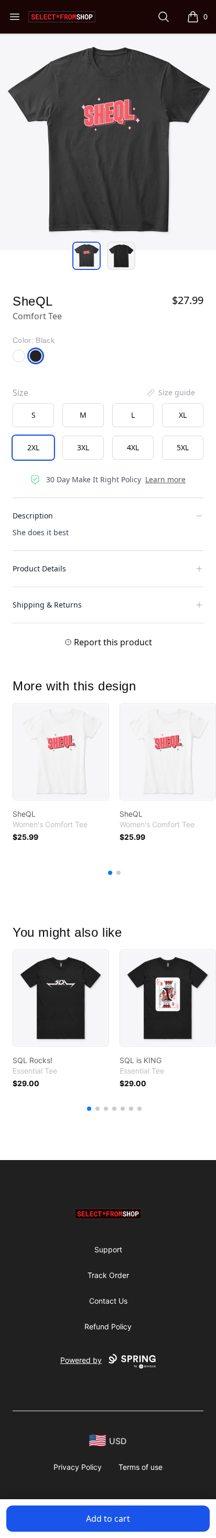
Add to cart (108, 1518)
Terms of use (140, 1467)
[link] (61, 751)
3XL (83, 447)
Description (33, 516)
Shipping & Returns (47, 605)
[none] (170, 392)
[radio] (33, 415)
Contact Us (108, 1300)
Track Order (108, 1275)
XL (183, 415)
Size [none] (20, 392)
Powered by (81, 1360)
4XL (133, 447)
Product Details (39, 568)
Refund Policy (108, 1326)
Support (108, 1249)
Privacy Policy (77, 1467)
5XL (183, 447)
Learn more (165, 479)
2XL (33, 447)
